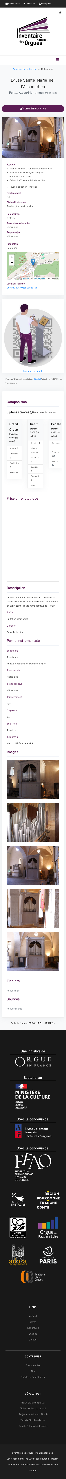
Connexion (30, 4)
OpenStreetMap (40, 278)
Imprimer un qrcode (33, 371)
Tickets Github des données (33, 1426)
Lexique (33, 1333)
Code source (14, 4)
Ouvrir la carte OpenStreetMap (22, 287)
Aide (33, 1371)
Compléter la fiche (34, 108)
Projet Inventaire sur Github (33, 1414)
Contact (33, 1339)
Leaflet (26, 278)
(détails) (37, 379)
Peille (13, 92)
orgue (48, 93)
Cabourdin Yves (17, 180)
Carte (33, 1322)
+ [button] (12, 257)
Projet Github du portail (33, 1402)
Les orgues (33, 1327)
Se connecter (33, 1365)
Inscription (46, 4)
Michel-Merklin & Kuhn (21, 168)
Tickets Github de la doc (33, 1420)
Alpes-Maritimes (31, 92)
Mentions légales (44, 1453)
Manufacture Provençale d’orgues (26, 172)
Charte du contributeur (33, 1377)
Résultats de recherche (25, 69)
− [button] (12, 262)
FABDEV (29, 1459)
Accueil (33, 1316)
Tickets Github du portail (33, 1408)
